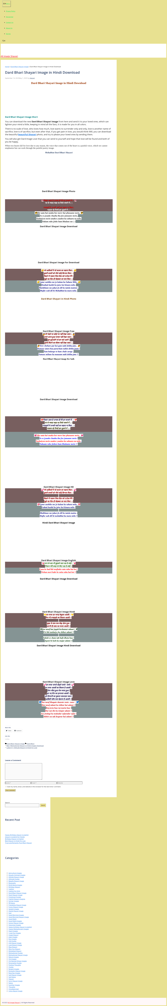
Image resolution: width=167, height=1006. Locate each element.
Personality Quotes (15, 963)
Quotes (11, 967)
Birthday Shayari (14, 887)
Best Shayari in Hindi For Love (15, 841)
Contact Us (9, 22)
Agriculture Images (15, 873)
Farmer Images (14, 901)
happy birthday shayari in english (20, 927)
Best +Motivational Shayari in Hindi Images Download (25, 746)
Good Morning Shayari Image (19, 917)
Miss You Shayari (14, 949)
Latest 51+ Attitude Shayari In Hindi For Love (22, 748)
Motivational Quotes (16, 953)
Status (11, 983)
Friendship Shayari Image (17, 905)
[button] (3, 41)
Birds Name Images (15, 885)
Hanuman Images (15, 925)
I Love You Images (15, 933)
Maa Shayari (13, 947)
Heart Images (13, 931)
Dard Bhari (30, 744)
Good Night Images (15, 921)
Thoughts (12, 987)
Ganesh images (14, 909)
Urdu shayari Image (15, 991)
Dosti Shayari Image (15, 895)
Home (7, 67)
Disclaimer (9, 17)
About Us (9, 28)
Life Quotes (12, 941)
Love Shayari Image (15, 945)
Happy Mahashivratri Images (19, 929)
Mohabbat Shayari (15, 951)
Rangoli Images (14, 969)
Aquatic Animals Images (17, 875)
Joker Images (13, 937)
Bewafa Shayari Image (16, 881)
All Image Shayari (9, 56)
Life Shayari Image (15, 943)
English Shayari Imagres (17, 899)
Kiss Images (13, 939)
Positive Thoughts (15, 965)
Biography (12, 883)
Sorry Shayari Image (15, 981)
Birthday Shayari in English (14, 839)
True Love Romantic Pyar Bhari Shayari (18, 843)
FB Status (12, 903)
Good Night (12, 919)
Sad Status (12, 977)
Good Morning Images (16, 915)
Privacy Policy (10, 11)
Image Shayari (13, 935)
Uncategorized (14, 989)
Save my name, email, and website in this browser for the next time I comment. (34, 787)
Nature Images (14, 957)
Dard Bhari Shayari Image (19, 67)
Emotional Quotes (15, 897)
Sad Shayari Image (15, 975)
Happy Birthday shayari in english (17, 835)
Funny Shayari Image (16, 907)
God (10, 913)
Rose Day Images (14, 973)
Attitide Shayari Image (16, 877)
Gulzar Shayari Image (16, 923)
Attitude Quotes (14, 879)
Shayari (11, 979)
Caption (11, 889)
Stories (8, 34)
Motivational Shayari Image (18, 955)
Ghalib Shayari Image (16, 911)
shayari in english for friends (15, 837)
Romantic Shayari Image (17, 971)
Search (7, 803)
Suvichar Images (14, 985)
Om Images (12, 959)
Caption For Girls (14, 891)
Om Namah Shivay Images (18, 961)
